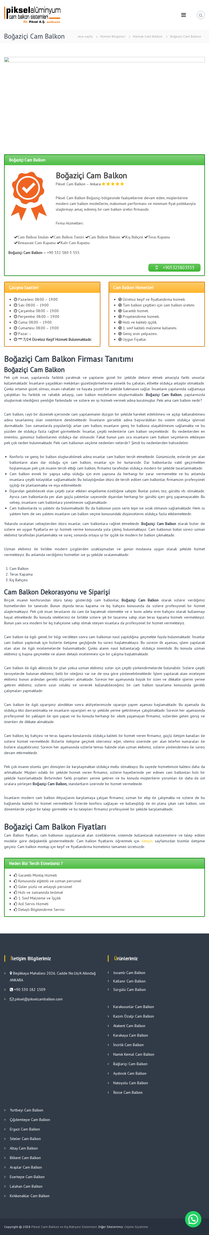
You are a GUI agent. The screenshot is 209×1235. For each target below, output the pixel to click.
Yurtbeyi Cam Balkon (26, 1110)
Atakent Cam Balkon (129, 1025)
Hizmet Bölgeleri (112, 36)
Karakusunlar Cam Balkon (133, 1006)
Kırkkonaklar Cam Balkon (30, 1195)
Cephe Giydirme (136, 1227)
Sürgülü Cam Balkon (129, 989)
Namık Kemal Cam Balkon (133, 1054)
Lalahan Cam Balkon (26, 1186)
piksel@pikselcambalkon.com (39, 999)
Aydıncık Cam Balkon (129, 1073)
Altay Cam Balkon (24, 1148)
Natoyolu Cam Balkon (130, 1082)
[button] (193, 1219)
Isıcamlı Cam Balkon (129, 972)
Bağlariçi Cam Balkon (130, 1063)
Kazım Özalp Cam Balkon (133, 1016)
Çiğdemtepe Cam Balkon (30, 1119)
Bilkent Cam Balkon (25, 1157)
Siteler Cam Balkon (25, 1138)
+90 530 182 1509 (29, 989)
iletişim (147, 840)
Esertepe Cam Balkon (27, 1176)
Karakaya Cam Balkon (130, 1035)
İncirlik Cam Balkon (128, 1044)
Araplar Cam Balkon (26, 1167)
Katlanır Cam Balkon (129, 981)
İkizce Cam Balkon (128, 1092)
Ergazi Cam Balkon (25, 1129)
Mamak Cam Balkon (147, 36)
